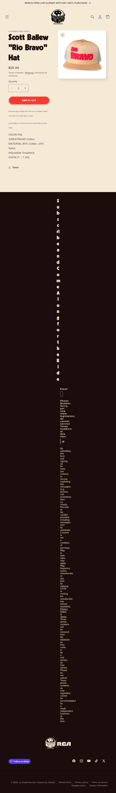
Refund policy (65, 782)
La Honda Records (27, 782)
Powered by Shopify (46, 782)
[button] (7, 17)
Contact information (98, 786)
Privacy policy (81, 782)
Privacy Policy (64, 610)
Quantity (12, 81)
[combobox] (61, 441)
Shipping (29, 73)
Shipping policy (78, 786)
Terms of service (100, 782)
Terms (63, 617)
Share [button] (15, 167)
